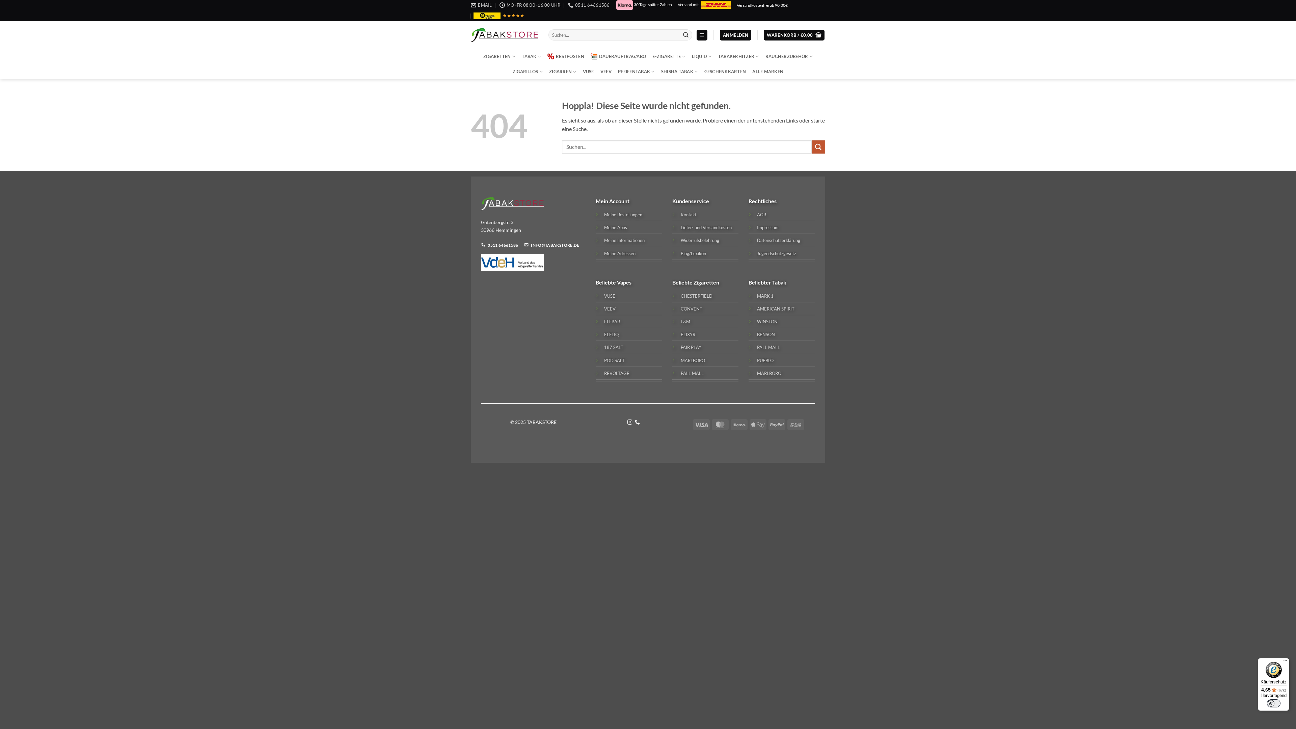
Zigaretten (497, 56)
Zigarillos (525, 71)
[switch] (1273, 703)
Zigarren (560, 71)
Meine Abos (615, 227)
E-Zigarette (666, 56)
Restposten (570, 56)
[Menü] (1285, 662)
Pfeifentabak (634, 71)
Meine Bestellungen (623, 214)
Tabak (529, 56)
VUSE (588, 71)
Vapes (624, 282)
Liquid (699, 56)
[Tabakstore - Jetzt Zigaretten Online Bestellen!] (504, 35)
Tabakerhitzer (736, 56)
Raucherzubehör (786, 56)
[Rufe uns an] (637, 422)
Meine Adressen (620, 253)
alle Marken (767, 71)
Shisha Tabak (677, 71)
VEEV (606, 71)
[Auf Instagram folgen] (629, 422)
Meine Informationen (624, 240)
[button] (702, 35)
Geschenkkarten (725, 71)
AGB (761, 214)
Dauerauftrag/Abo (622, 56)
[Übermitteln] (686, 35)
